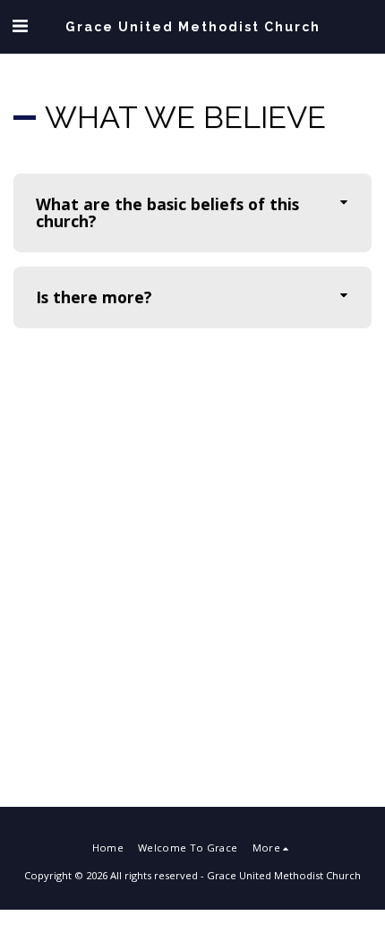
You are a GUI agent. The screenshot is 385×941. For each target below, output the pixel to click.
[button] (19, 25)
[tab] (192, 213)
